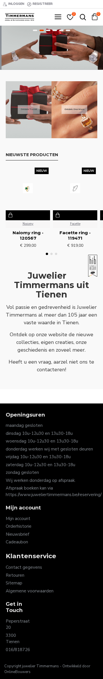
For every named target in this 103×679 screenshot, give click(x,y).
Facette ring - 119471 (75, 235)
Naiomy (28, 224)
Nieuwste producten (32, 154)
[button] (47, 254)
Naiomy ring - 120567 (28, 235)
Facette (75, 224)
